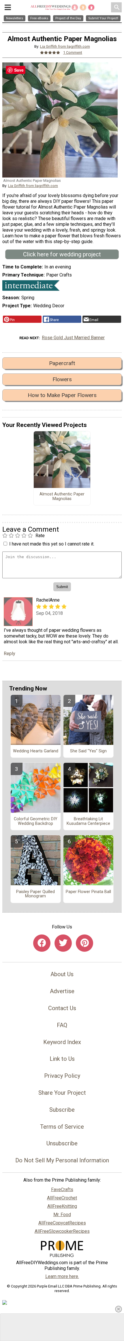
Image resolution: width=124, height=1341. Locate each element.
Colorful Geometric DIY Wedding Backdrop (35, 821)
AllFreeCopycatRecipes (62, 1223)
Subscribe (62, 1109)
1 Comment (72, 52)
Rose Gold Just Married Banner (73, 337)
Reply (9, 653)
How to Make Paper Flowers (62, 395)
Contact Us (62, 1008)
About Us (62, 974)
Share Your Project (62, 1092)
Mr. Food (62, 1214)
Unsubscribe (62, 1143)
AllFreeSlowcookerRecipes (62, 1231)
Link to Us (62, 1058)
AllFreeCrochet (62, 1198)
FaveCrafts (62, 1189)
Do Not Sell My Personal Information (62, 1160)
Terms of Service (62, 1126)
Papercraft (62, 363)
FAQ (62, 1025)
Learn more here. (62, 1276)
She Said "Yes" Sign (88, 751)
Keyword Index (62, 1042)
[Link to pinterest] (84, 943)
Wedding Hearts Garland (35, 751)
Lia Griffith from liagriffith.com (65, 46)
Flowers (62, 379)
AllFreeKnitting (62, 1206)
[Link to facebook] (41, 943)
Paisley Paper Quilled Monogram (35, 894)
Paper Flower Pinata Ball (88, 892)
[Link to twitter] (63, 943)
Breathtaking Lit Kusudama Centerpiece (88, 821)
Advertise (62, 991)
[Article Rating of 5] (50, 52)
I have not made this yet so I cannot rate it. (51, 544)
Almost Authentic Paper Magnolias (62, 496)
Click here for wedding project (62, 254)
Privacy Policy (62, 1075)
